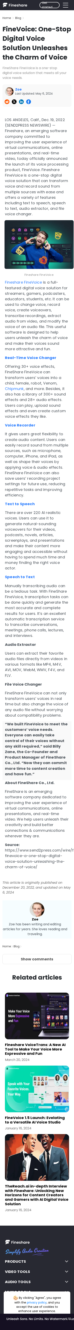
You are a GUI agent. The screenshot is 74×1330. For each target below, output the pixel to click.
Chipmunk (14, 388)
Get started (47, 5)
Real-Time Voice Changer (31, 357)
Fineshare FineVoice (23, 282)
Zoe (35, 919)
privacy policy (37, 1302)
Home (6, 18)
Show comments (37, 959)
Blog (18, 18)
